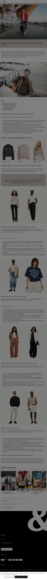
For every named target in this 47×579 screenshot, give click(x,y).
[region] (23, 575)
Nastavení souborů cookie (9, 576)
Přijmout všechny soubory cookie (21, 576)
